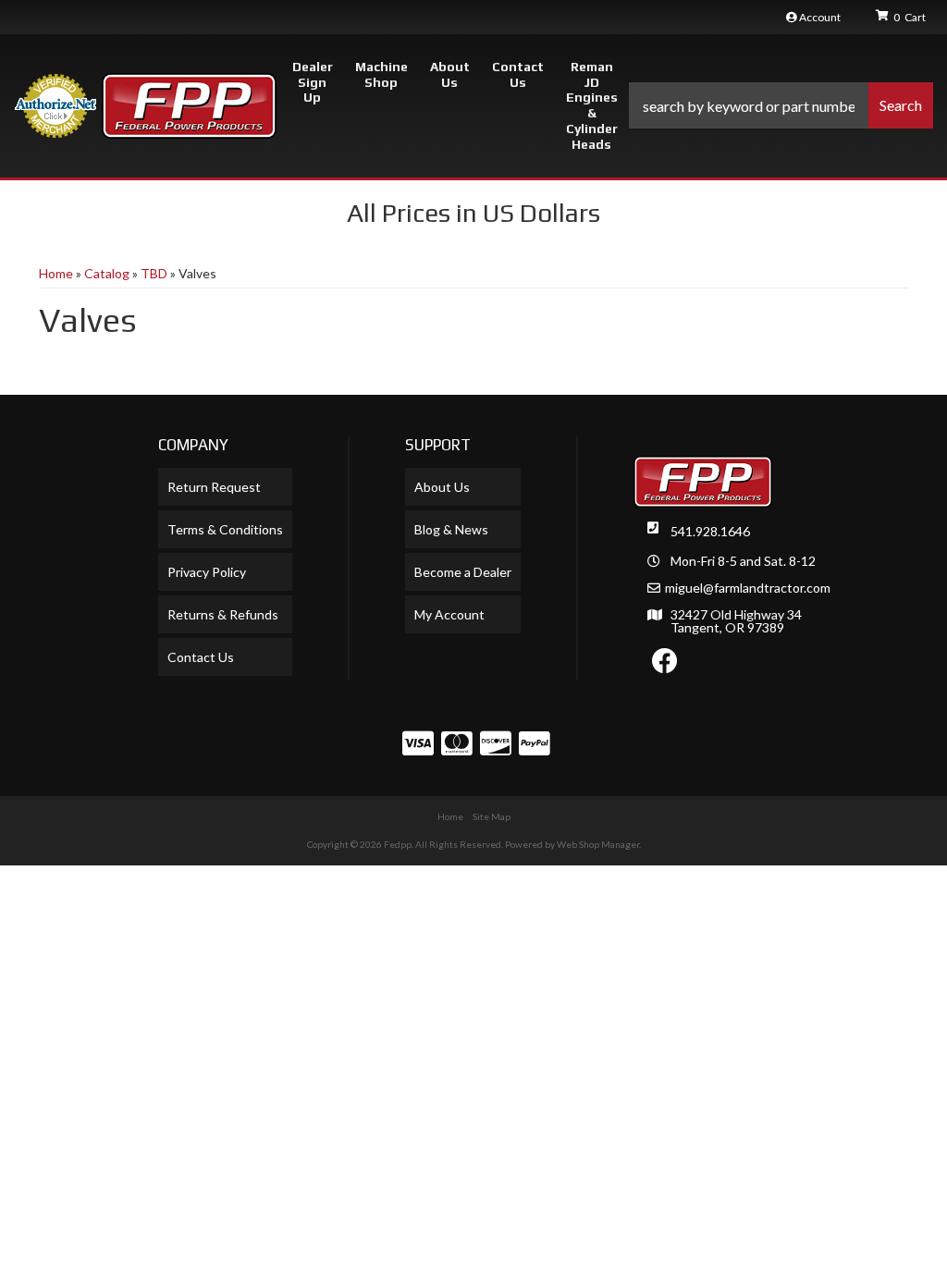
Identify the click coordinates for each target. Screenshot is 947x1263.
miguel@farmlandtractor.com (747, 588)
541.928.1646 (710, 531)
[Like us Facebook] (665, 665)
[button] (781, 105)
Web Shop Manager (598, 844)
